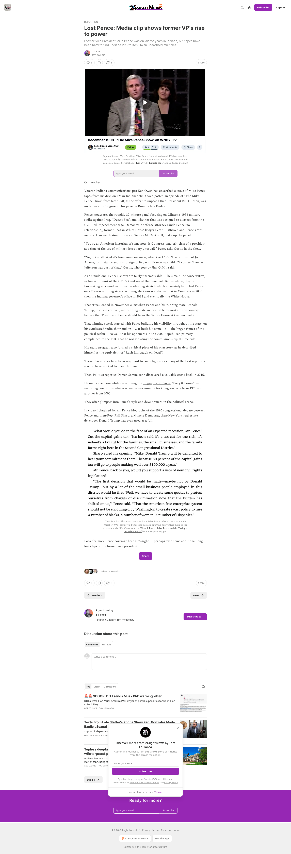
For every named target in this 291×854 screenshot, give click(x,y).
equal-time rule (184, 339)
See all (91, 779)
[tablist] (98, 644)
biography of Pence (156, 383)
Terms (155, 830)
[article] (145, 704)
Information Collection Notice (144, 782)
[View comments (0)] (99, 62)
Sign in (280, 7)
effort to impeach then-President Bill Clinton (167, 201)
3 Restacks (114, 571)
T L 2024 (96, 51)
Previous (97, 595)
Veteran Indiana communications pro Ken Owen (118, 190)
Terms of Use (161, 779)
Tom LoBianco (106, 708)
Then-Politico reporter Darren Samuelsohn (114, 374)
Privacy (146, 830)
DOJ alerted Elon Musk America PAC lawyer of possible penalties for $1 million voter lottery (129, 702)
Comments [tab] (92, 644)
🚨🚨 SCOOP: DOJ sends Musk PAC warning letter (123, 696)
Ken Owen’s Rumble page (149, 163)
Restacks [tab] (106, 644)
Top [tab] (88, 686)
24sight (143, 541)
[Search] (242, 7)
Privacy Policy (171, 782)
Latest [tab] (96, 686)
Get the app (162, 838)
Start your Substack (136, 838)
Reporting (91, 21)
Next (196, 595)
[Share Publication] (249, 7)
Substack (129, 846)
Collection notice (170, 830)
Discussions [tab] (110, 686)
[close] (178, 728)
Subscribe (263, 7)
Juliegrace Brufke (102, 735)
